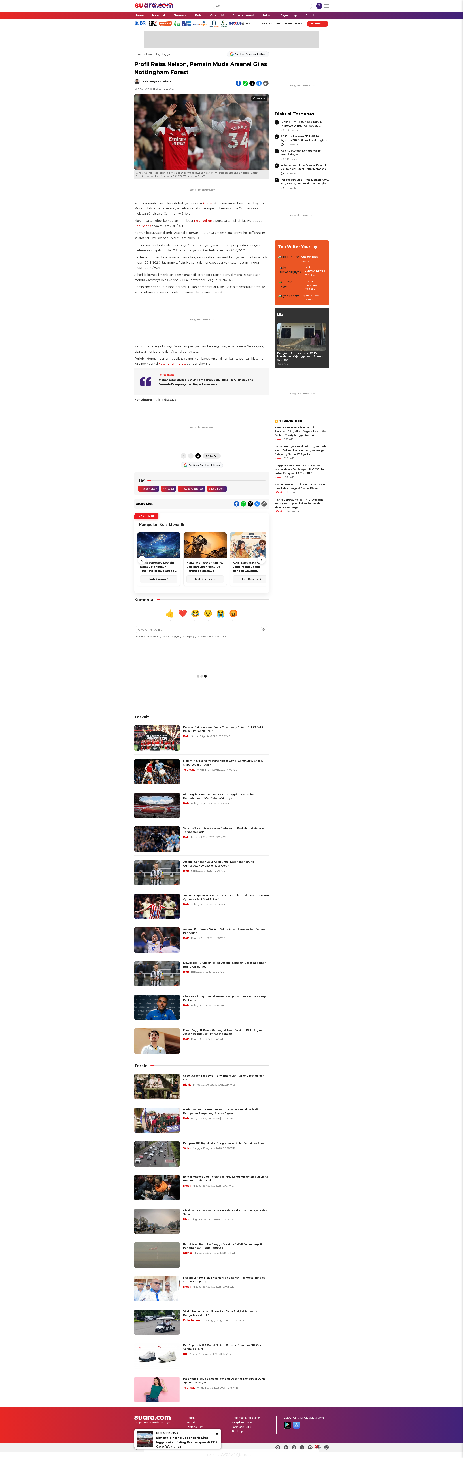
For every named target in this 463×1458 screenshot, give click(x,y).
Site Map (237, 1431)
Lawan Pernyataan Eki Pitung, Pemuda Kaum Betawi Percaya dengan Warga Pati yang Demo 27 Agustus (300, 450)
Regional (316, 23)
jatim (288, 23)
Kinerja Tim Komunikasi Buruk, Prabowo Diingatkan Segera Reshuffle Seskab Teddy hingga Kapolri (300, 431)
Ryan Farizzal (311, 295)
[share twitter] (252, 83)
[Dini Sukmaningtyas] (290, 271)
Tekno (267, 15)
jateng (299, 23)
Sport (310, 15)
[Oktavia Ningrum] (290, 285)
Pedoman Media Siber (246, 1417)
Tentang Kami (195, 1426)
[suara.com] (154, 7)
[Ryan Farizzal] (289, 298)
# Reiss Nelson (148, 488)
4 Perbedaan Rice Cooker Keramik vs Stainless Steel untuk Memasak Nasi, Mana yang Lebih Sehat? (304, 169)
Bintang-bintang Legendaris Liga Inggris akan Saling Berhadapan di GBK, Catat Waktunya (187, 1442)
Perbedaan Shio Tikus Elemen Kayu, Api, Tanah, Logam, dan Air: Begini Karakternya (305, 183)
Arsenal (208, 203)
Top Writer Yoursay (297, 247)
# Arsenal (168, 488)
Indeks (328, 15)
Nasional (158, 15)
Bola (198, 15)
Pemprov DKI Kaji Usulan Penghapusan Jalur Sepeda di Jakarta (225, 1143)
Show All (211, 455)
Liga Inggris (163, 54)
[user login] (319, 6)
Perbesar (261, 98)
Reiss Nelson (203, 220)
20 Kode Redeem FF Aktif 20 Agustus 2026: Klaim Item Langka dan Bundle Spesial (303, 140)
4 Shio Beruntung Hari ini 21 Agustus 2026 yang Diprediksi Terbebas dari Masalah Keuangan (299, 503)
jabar (278, 23)
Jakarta (266, 23)
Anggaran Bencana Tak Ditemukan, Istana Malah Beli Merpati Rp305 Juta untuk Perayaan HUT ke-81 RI (299, 469)
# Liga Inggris (216, 488)
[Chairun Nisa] (288, 259)
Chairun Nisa (309, 256)
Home (139, 15)
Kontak (191, 1422)
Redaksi (191, 1417)
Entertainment (243, 15)
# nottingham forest (191, 488)
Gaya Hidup (288, 15)
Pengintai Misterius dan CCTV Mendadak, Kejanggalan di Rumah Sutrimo (300, 356)
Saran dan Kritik (241, 1426)
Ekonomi (179, 15)
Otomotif (217, 15)
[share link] (266, 83)
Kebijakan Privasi (242, 1422)
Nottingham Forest (172, 363)
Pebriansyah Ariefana (157, 81)
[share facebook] (238, 83)
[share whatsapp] (245, 83)
